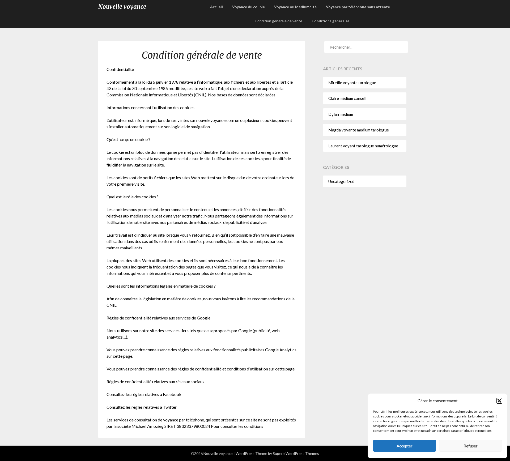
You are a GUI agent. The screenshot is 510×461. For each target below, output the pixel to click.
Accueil (216, 7)
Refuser (471, 445)
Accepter (405, 445)
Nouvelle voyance (122, 6)
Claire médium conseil (347, 98)
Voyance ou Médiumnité (295, 7)
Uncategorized (341, 181)
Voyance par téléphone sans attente (358, 7)
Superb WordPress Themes (296, 453)
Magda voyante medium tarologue (358, 129)
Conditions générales (331, 21)
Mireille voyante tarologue (352, 82)
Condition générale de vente (278, 21)
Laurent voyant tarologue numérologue (363, 145)
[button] (499, 400)
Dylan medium (340, 114)
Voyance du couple (248, 7)
